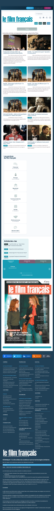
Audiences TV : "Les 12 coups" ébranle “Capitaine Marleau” (25, 404)
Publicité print (38, 427)
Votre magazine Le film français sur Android (42, 442)
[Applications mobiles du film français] (50, 17)
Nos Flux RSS (37, 445)
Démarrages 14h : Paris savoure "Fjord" (16, 252)
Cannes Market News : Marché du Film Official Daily (42, 447)
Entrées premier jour (7, 402)
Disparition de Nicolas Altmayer (14, 249)
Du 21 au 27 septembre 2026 (9, 432)
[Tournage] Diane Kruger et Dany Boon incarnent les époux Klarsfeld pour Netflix (42, 373)
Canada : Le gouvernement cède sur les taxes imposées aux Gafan (42, 389)
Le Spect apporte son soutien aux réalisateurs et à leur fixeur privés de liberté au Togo (26, 369)
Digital (44, 23)
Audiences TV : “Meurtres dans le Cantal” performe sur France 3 (25, 401)
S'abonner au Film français (24, 433)
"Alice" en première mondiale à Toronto (25, 386)
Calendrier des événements (24, 441)
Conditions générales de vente (41, 421)
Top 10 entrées (6, 400)
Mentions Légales (38, 416)
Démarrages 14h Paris (7, 395)
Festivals (5, 418)
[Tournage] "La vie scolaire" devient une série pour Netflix (42, 368)
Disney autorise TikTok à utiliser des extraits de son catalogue (42, 386)
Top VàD (36, 398)
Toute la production (27, 275)
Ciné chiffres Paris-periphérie (9, 403)
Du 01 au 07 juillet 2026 (23, 425)
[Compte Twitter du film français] (46, 17)
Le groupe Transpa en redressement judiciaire (15, 257)
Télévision (40, 23)
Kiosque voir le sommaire (24, 434)
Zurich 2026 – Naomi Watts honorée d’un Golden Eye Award (10, 386)
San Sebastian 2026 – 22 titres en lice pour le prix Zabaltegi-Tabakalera (10, 379)
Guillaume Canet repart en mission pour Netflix (42, 376)
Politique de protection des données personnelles (40, 419)
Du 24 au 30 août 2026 (8, 426)
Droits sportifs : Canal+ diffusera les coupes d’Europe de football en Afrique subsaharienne (26, 382)
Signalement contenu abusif (41, 423)
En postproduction (13, 267)
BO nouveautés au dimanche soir (10, 399)
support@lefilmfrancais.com (31, 484)
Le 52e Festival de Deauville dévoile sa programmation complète (10, 368)
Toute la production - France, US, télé (26, 438)
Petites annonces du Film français (26, 442)
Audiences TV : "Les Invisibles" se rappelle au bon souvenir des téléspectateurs (25, 413)
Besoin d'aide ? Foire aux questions (26, 444)
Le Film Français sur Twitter (40, 432)
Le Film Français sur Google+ (41, 434)
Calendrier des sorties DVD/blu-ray (42, 404)
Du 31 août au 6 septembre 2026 (9, 427)
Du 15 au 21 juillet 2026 (23, 422)
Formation (48, 23)
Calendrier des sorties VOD (40, 405)
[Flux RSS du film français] (40, 17)
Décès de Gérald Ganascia (24, 372)
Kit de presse (37, 424)
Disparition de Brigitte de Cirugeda (10, 371)
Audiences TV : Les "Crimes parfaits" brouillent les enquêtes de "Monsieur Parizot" (26, 408)
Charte (36, 429)
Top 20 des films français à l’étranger (8, 411)
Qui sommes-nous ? (39, 413)
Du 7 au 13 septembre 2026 (8, 429)
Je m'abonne (27, 347)
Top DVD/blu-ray (38, 396)
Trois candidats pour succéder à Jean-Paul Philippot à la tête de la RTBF (26, 390)
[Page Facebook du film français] (43, 17)
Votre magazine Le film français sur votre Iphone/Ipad (42, 439)
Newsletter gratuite (23, 436)
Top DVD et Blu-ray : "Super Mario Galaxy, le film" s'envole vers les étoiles (14, 244)
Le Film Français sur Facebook (41, 430)
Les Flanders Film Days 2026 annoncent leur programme (9, 383)
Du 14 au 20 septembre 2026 (9, 430)
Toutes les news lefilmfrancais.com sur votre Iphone (42, 436)
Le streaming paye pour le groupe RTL (42, 383)
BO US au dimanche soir (8, 408)
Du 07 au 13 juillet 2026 (23, 423)
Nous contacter (38, 415)
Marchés (4, 419)
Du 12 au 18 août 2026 (23, 420)
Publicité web (38, 426)
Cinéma (36, 23)
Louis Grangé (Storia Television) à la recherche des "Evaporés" (26, 375)
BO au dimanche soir (7, 397)
